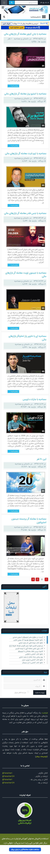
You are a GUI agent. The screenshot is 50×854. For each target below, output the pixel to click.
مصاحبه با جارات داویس (34, 399)
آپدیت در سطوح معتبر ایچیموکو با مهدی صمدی (28, 637)
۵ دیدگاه (42, 161)
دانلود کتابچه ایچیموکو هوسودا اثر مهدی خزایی (28, 640)
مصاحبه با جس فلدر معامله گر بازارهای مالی (25, 213)
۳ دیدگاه (42, 347)
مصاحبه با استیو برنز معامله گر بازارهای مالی (25, 94)
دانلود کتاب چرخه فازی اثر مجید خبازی (31, 643)
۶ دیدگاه (42, 284)
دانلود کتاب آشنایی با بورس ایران (32, 660)
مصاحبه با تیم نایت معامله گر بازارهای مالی (25, 153)
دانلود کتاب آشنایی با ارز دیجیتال (32, 662)
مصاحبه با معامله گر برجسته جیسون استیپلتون (28, 520)
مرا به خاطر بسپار (20, 692)
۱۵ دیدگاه (42, 407)
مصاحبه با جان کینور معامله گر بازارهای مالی (25, 34)
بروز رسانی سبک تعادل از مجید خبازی (31, 657)
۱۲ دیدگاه (42, 466)
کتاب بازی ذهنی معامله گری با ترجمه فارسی (29, 648)
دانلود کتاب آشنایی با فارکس (34, 654)
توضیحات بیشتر (41, 756)
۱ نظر (10, 38)
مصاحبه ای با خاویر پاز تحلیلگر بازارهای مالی (27, 338)
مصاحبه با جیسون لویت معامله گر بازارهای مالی (25, 274)
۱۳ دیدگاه (42, 101)
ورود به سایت (39, 692)
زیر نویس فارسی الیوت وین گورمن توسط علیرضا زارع (26, 645)
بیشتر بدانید (14, 86)
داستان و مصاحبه (21, 38)
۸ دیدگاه (42, 220)
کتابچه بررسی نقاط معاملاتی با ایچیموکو (30, 651)
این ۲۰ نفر (41, 459)
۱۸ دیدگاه (42, 530)
